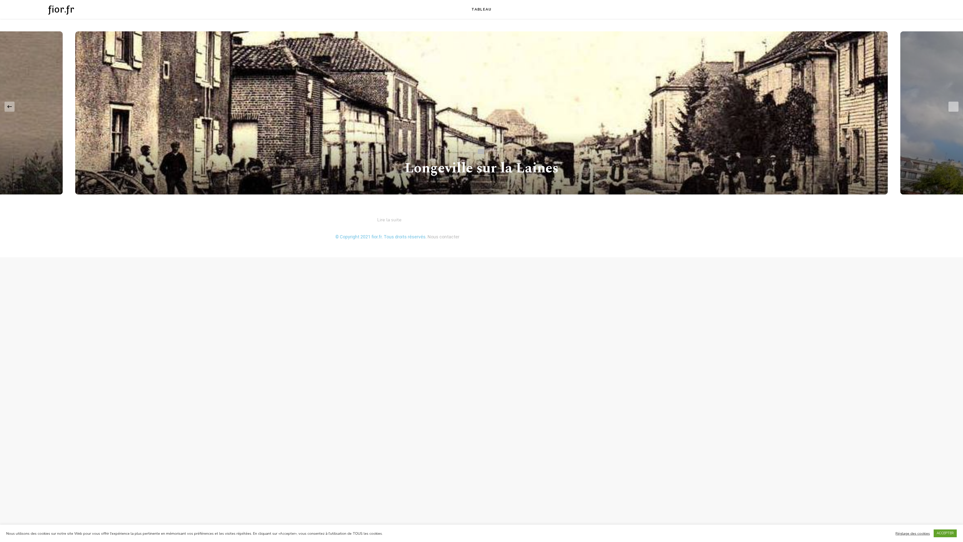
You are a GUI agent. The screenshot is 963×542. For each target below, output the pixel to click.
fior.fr (61, 9)
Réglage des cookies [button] (913, 533)
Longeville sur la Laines (481, 168)
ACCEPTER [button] (945, 533)
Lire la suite (389, 220)
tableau (481, 9)
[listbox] (481, 106)
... (481, 151)
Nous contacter (443, 236)
